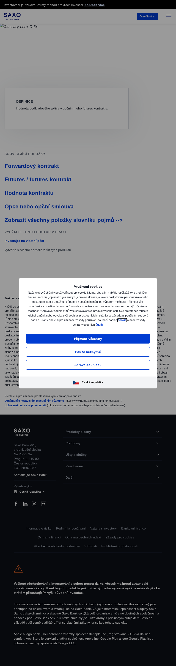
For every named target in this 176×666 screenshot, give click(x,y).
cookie (67, 324)
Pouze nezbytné (88, 352)
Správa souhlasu (88, 365)
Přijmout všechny (88, 339)
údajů (118, 324)
